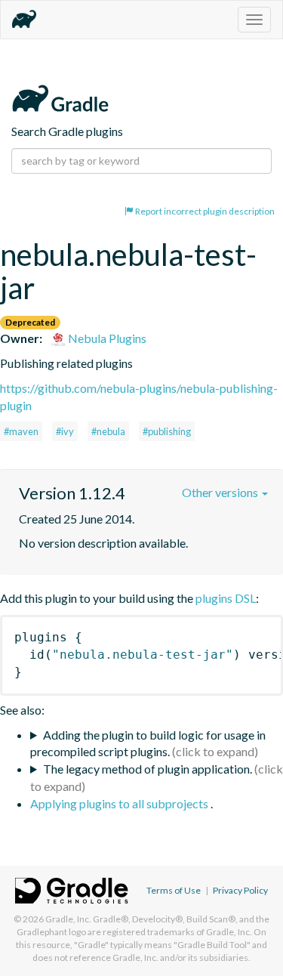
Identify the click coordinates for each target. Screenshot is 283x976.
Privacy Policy (240, 890)
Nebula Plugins (106, 338)
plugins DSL (225, 598)
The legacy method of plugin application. (147, 768)
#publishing (167, 431)
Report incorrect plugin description (204, 211)
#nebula (108, 431)
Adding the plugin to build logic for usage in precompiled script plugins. (148, 743)
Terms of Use (173, 890)
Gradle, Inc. (68, 919)
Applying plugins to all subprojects (120, 803)
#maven (21, 431)
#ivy (65, 431)
